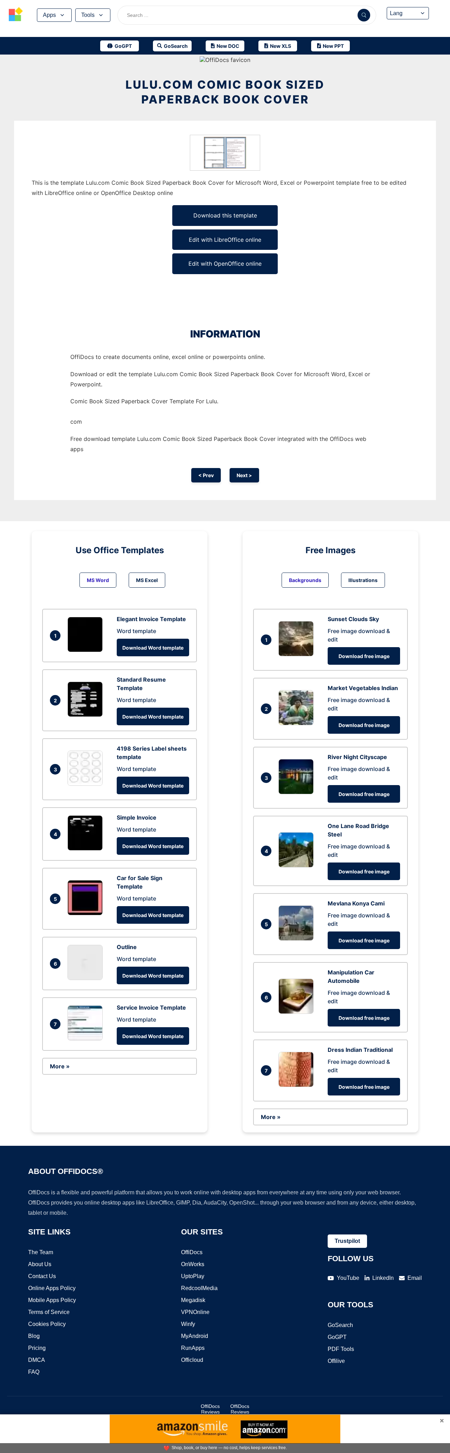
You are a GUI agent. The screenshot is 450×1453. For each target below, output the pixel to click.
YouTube (348, 1278)
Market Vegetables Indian (363, 687)
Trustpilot (347, 1241)
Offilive (336, 1361)
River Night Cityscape (357, 756)
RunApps (193, 1348)
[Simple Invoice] (87, 848)
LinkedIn (383, 1278)
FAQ (33, 1372)
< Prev (206, 475)
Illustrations (363, 580)
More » (60, 1066)
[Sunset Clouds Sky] (298, 654)
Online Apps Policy (52, 1288)
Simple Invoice (136, 817)
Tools (88, 15)
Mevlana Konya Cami (356, 903)
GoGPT (337, 1337)
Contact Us (42, 1276)
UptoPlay (192, 1276)
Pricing (37, 1348)
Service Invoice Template (151, 1007)
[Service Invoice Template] (87, 1038)
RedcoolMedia (199, 1288)
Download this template (225, 215)
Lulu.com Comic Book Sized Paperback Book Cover (225, 92)
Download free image (364, 656)
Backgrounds (305, 580)
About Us (39, 1264)
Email (414, 1278)
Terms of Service (49, 1312)
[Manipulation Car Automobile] (298, 1011)
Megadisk (193, 1300)
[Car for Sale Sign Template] (87, 913)
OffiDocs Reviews (210, 1409)
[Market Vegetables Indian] (298, 723)
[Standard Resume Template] (87, 714)
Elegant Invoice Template (151, 619)
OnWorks (192, 1264)
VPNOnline (195, 1312)
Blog (34, 1336)
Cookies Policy (47, 1324)
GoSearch (340, 1325)
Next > (244, 475)
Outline (127, 946)
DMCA (36, 1360)
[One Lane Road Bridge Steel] (298, 865)
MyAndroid (194, 1336)
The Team (40, 1252)
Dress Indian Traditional (360, 1049)
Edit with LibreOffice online (225, 239)
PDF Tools (341, 1349)
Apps (49, 15)
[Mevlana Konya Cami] (298, 938)
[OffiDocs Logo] (16, 15)
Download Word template (153, 648)
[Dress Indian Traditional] (298, 1084)
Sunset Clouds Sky (353, 619)
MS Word (98, 580)
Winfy (188, 1324)
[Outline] (87, 977)
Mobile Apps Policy (52, 1300)
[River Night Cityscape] (298, 792)
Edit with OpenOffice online (225, 263)
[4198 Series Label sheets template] (87, 783)
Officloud (192, 1360)
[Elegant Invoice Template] (87, 649)
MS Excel (147, 580)
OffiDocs (191, 1252)
